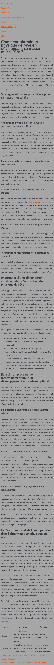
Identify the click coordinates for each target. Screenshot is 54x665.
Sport (3, 31)
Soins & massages (8, 27)
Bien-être (5, 13)
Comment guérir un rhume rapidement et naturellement (25, 662)
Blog (3, 36)
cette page (34, 202)
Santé (3, 22)
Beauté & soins (7, 8)
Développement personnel (12, 17)
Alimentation (6, 4)
